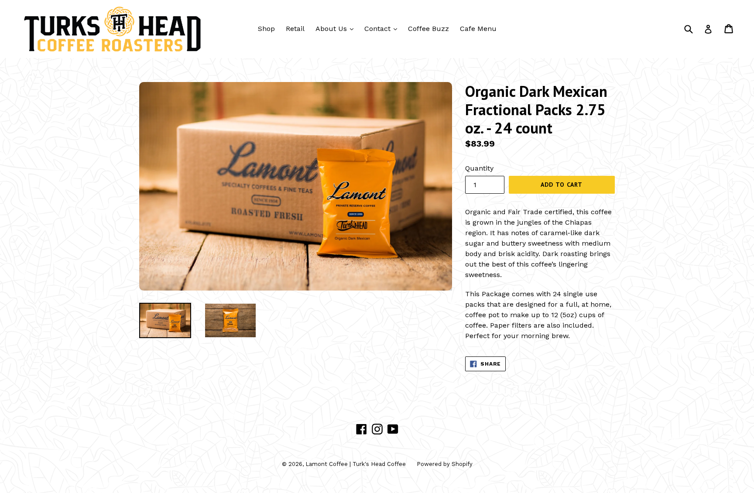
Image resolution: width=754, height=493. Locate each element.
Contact (382, 28)
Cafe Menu (478, 28)
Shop (266, 28)
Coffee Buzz (428, 28)
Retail (295, 28)
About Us (336, 28)
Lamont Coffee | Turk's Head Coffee (355, 464)
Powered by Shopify (445, 464)
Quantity (479, 168)
